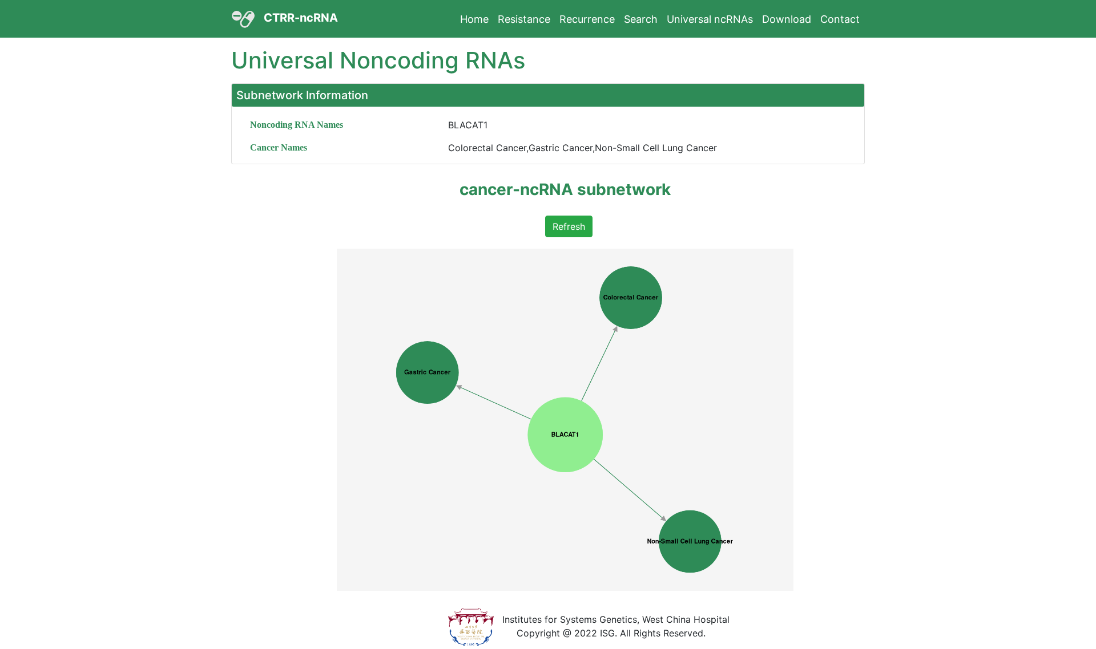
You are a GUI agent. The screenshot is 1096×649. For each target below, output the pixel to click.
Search (641, 19)
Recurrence (587, 19)
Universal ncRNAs (710, 19)
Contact (840, 19)
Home (474, 19)
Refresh (569, 226)
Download (786, 19)
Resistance (524, 19)
